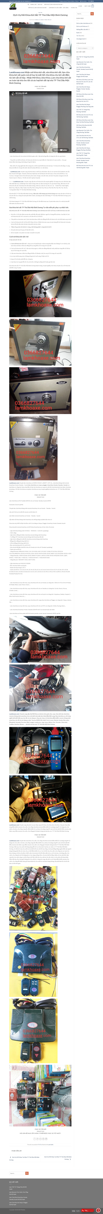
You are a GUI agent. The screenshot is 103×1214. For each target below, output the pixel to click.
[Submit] (27, 1173)
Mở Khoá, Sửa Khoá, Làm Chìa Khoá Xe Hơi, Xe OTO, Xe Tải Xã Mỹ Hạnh (84, 81)
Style (77, 32)
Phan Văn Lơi (48, 19)
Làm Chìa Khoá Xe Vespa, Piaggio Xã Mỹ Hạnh (83, 75)
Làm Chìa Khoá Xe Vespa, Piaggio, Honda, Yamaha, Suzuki (83, 89)
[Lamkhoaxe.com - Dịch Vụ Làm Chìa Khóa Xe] (17, 6)
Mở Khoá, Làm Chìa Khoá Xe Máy (37, 7)
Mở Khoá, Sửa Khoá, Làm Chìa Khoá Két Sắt (84, 95)
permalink (51, 1144)
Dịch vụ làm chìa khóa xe (83, 23)
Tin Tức (40, 12)
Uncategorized (80, 39)
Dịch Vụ (40, 4)
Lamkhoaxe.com (16, 72)
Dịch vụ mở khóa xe (81, 26)
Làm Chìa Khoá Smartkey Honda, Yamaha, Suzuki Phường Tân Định (83, 143)
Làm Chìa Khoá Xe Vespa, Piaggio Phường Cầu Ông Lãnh (84, 105)
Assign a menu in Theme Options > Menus (69, 1)
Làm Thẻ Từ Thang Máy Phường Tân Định (83, 110)
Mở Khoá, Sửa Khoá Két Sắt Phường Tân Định (84, 126)
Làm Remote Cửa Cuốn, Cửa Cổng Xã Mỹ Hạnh (84, 63)
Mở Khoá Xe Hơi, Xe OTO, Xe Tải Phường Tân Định (84, 116)
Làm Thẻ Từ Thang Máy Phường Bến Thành (83, 154)
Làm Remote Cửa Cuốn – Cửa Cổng (59, 7)
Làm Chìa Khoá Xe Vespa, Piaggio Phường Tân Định (83, 149)
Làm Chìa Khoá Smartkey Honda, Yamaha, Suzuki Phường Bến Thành (83, 160)
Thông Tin (74, 7)
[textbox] (84, 48)
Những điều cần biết (82, 29)
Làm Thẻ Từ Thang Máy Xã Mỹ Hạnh (85, 58)
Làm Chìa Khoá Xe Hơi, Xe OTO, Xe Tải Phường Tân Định (84, 136)
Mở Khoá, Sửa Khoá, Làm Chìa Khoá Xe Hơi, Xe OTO (84, 100)
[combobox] (85, 48)
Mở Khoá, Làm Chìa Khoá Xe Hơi (53, 4)
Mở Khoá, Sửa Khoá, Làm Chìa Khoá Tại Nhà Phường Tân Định (85, 121)
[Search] (28, 4)
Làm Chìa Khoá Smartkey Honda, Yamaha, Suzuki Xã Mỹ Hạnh (84, 69)
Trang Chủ (33, 4)
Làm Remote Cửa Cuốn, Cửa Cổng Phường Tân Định (84, 131)
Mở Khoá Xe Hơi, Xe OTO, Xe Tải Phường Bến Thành (84, 166)
